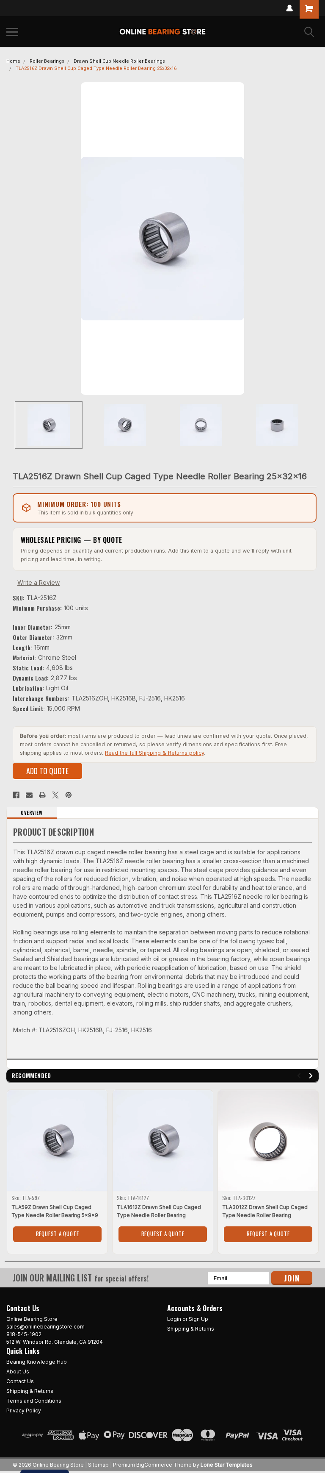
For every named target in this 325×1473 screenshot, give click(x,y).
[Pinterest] (68, 795)
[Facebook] (16, 795)
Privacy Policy (23, 1410)
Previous (12, 238)
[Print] (42, 795)
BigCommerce (154, 1465)
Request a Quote (57, 1233)
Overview (31, 812)
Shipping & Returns (190, 1329)
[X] (55, 795)
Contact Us (20, 1381)
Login (174, 1319)
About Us (17, 1371)
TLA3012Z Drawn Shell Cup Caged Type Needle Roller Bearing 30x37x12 (265, 1215)
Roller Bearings (47, 61)
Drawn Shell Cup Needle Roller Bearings (119, 61)
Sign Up (198, 1319)
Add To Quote (47, 770)
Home (13, 61)
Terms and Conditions (33, 1401)
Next (312, 238)
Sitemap (98, 1465)
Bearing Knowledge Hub (36, 1362)
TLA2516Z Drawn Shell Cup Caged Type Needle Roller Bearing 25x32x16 (96, 68)
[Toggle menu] (12, 32)
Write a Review (38, 582)
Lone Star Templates (227, 1465)
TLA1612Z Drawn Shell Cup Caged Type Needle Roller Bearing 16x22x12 (159, 1215)
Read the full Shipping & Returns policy (154, 753)
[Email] (29, 795)
